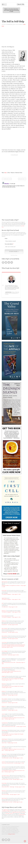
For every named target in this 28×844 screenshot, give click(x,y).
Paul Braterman (5, 722)
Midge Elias (4, 676)
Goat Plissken (4, 642)
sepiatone (4, 658)
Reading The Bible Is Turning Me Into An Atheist (11, 585)
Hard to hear (4, 742)
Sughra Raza (4, 598)
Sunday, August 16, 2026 (17, 802)
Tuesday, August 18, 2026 (6, 680)
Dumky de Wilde (22, 814)
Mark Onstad (4, 798)
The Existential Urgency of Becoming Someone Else (11, 671)
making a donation (11, 834)
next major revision (9, 813)
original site (5, 809)
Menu (5, 4)
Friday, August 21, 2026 (16, 594)
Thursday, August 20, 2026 (13, 624)
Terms (13, 255)
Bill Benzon (4, 621)
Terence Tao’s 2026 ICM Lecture (8, 763)
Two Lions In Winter (5, 794)
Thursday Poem (5, 606)
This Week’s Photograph (6, 594)
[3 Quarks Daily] (20, 5)
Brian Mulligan (4, 651)
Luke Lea (3, 714)
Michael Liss (4, 610)
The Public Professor (6, 775)
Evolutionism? (4, 624)
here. (6, 172)
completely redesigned (6, 810)
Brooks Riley (4, 590)
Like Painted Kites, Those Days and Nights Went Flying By (12, 678)
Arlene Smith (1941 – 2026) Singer (8, 786)
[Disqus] (14, 197)
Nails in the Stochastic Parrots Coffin (8, 662)
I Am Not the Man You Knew (7, 757)
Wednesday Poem (22, 178)
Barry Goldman (4, 628)
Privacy (16, 255)
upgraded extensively (16, 812)
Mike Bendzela (4, 581)
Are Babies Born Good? (7, 178)
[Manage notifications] (25, 841)
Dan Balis (23, 812)
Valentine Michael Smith (6, 667)
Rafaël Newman (5, 730)
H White (3, 746)
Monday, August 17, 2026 (18, 757)
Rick (2, 603)
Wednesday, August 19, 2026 (7, 647)
